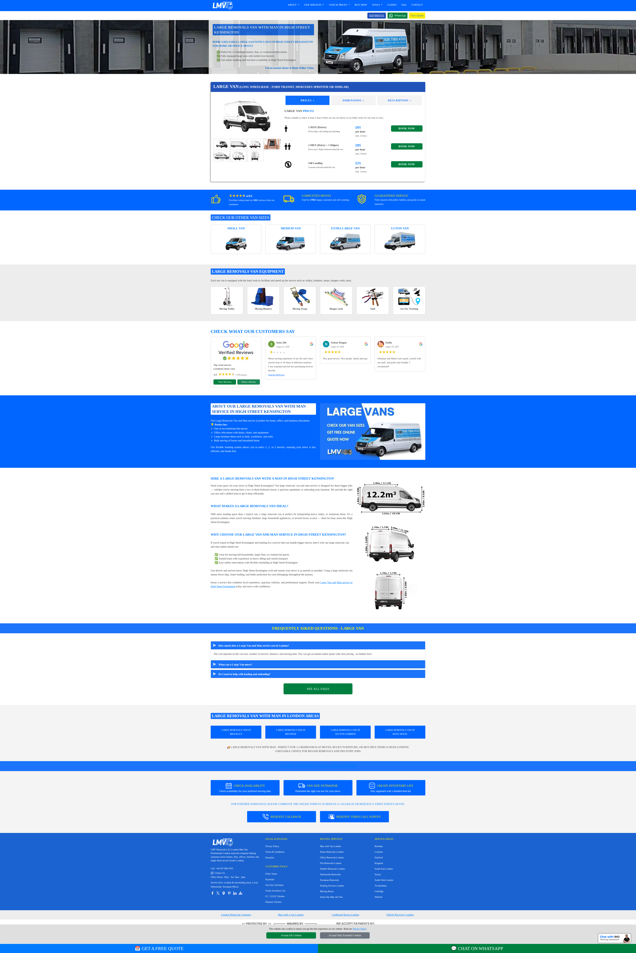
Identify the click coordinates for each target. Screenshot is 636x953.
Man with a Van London (291, 914)
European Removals (329, 880)
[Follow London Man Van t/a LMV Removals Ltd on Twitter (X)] (218, 893)
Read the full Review (276, 375)
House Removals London (332, 852)
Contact (417, 4)
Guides (392, 4)
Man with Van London (330, 846)
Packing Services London (332, 886)
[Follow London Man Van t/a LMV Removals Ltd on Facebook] (212, 893)
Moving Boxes (327, 891)
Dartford (379, 857)
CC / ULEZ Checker (275, 896)
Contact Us (218, 873)
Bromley (379, 846)
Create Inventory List (275, 890)
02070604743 (376, 15)
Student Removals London (332, 869)
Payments (269, 879)
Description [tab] (399, 100)
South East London (384, 869)
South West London (384, 880)
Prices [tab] (307, 100)
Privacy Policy (272, 846)
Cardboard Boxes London (345, 914)
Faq (403, 4)
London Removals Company (236, 914)
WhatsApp (400, 15)
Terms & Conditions (274, 852)
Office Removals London (332, 857)
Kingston (379, 863)
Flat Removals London (330, 863)
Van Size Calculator (274, 885)
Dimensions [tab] (353, 100)
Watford (378, 897)
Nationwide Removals (330, 874)
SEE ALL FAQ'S (318, 688)
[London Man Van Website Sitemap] (240, 893)
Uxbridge (379, 891)
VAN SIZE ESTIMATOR (318, 788)
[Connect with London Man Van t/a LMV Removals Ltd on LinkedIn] (235, 893)
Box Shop (361, 4)
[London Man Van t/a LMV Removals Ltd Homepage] (223, 5)
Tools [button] (376, 4)
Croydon (379, 852)
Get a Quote (417, 15)
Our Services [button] (313, 4)
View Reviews (224, 382)
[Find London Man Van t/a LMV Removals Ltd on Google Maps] (223, 893)
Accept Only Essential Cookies (345, 935)
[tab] (221, 143)
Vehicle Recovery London (400, 914)
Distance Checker (273, 902)
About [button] (292, 4)
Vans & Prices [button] (338, 4)
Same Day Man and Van (331, 897)
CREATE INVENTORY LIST (392, 788)
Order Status (271, 874)
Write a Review (248, 382)
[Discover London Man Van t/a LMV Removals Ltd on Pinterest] (229, 893)
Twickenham (381, 886)
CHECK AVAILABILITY (245, 788)
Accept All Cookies (291, 935)
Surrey (378, 874)
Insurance (269, 857)
